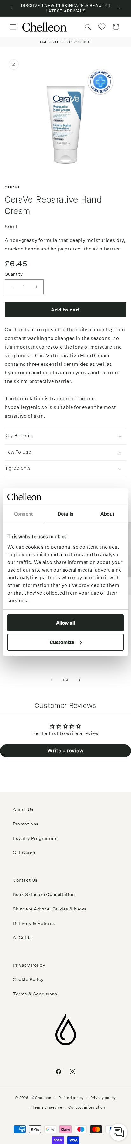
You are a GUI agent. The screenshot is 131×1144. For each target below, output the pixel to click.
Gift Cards (24, 853)
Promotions (25, 824)
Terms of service (47, 1107)
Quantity (14, 274)
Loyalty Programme (35, 838)
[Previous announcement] (12, 8)
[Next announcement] (119, 8)
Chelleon (43, 1097)
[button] (13, 27)
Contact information (86, 1107)
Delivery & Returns (34, 923)
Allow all (65, 623)
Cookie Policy (28, 979)
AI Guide (22, 938)
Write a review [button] (65, 751)
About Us (23, 809)
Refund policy (71, 1097)
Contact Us (25, 880)
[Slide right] (79, 680)
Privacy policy (103, 1097)
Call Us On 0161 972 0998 (65, 42)
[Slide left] (52, 680)
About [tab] (107, 514)
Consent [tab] (23, 514)
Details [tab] (65, 514)
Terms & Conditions (35, 994)
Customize (62, 642)
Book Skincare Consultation (44, 894)
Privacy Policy (29, 965)
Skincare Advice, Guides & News (49, 909)
